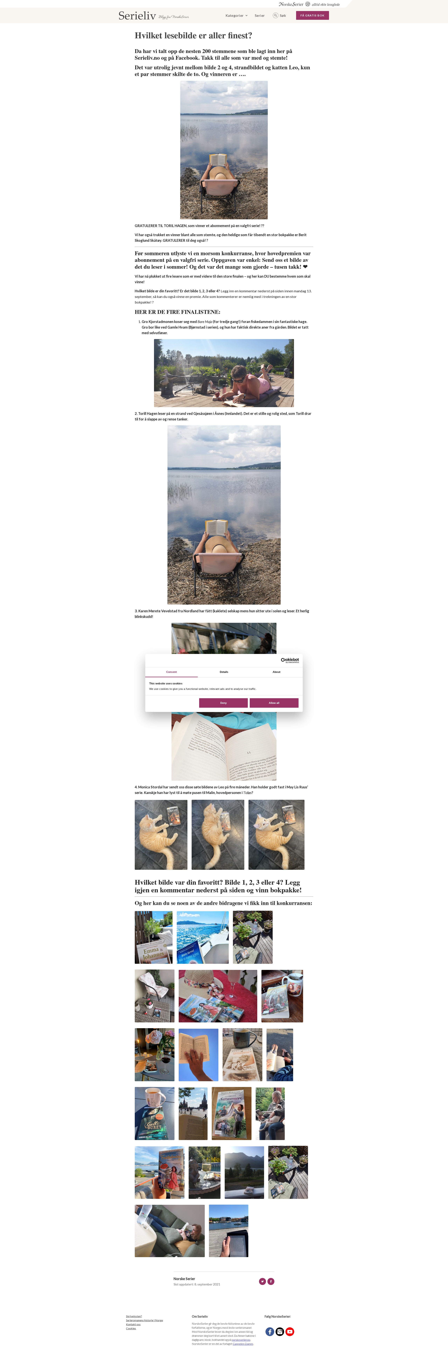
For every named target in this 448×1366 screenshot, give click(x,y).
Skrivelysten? (134, 1316)
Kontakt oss (133, 1324)
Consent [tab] (171, 671)
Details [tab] (224, 671)
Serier (260, 15)
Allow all (274, 702)
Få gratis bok (312, 15)
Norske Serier (184, 1279)
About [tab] (276, 671)
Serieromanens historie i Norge (144, 1320)
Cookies (131, 1328)
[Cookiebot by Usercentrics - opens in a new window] (283, 660)
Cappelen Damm (243, 1343)
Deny (223, 702)
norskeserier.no (241, 1339)
